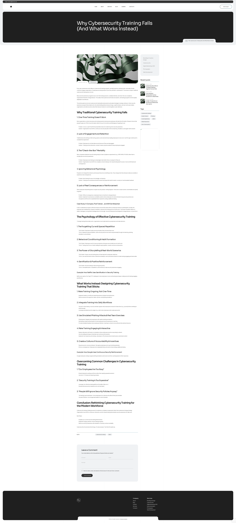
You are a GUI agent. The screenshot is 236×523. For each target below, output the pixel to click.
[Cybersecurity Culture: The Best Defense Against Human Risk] (142, 86)
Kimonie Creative (123, 519)
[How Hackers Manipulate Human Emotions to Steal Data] (142, 93)
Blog (134, 502)
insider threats (145, 116)
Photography (146, 69)
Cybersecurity (93, 82)
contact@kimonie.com (12, 1)
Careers (135, 504)
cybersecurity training (100, 434)
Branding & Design (151, 500)
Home (186, 40)
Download (148, 144)
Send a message (87, 475)
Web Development (148, 72)
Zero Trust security (146, 124)
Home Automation (151, 506)
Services (135, 506)
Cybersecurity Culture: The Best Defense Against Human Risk (152, 87)
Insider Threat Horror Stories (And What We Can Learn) (152, 102)
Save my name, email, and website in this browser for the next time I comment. (101, 470)
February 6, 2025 (81, 82)
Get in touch (226, 6)
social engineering (145, 118)
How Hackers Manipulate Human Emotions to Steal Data (152, 95)
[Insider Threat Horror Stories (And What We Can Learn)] (142, 101)
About (134, 500)
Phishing (153, 116)
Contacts (135, 508)
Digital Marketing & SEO (149, 66)
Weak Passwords (145, 121)
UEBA (110, 434)
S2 (86, 82)
